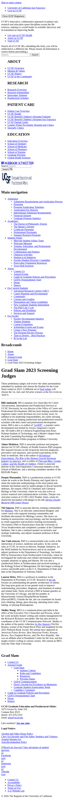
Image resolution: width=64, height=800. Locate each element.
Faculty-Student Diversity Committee (32, 260)
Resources (25, 676)
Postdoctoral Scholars (18, 98)
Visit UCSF (13, 41)
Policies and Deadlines (25, 310)
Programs (18, 204)
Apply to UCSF (15, 38)
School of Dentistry (17, 143)
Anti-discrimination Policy (14, 742)
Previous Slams (27, 679)
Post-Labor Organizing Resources (30, 263)
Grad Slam (12, 360)
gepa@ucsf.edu (15, 717)
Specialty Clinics (15, 127)
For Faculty (13, 316)
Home (10, 351)
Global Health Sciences (18, 157)
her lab (52, 579)
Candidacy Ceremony (24, 690)
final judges (45, 389)
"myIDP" (38, 425)
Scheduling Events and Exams (28, 327)
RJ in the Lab (20, 338)
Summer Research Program (27, 235)
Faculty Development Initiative (29, 318)
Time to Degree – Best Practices (29, 335)
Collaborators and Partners (27, 251)
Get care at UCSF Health (19, 35)
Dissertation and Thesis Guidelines (31, 302)
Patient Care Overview (18, 111)
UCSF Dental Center (17, 122)
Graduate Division (16, 155)
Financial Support (22, 215)
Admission (12, 198)
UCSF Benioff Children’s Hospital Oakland (28, 116)
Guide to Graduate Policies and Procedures (35, 277)
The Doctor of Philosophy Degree (30, 224)
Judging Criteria (28, 670)
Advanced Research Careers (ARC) (31, 291)
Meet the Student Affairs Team (29, 240)
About (10, 268)
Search (4, 166)
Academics (12, 221)
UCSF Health (14, 114)
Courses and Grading (24, 299)
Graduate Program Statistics (27, 218)
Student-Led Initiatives (25, 257)
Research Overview (17, 89)
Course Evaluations (23, 324)
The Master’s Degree (24, 226)
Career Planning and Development (31, 293)
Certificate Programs (24, 229)
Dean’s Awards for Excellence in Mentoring (35, 684)
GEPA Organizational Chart (27, 279)
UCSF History (14, 73)
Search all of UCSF (30, 49)
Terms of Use (14, 788)
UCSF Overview (15, 68)
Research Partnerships (18, 92)
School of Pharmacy (17, 149)
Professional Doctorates (25, 232)
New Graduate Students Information (31, 305)
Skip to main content (11, 2)
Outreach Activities (23, 254)
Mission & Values (16, 71)
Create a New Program (25, 330)
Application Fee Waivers (26, 210)
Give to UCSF (14, 10)
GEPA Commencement (25, 681)
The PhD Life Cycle (24, 307)
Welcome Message (23, 243)
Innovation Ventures (17, 95)
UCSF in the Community (19, 76)
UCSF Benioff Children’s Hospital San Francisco (31, 119)
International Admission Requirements (32, 212)
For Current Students (17, 288)
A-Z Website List (15, 790)
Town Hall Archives (24, 265)
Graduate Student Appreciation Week (32, 687)
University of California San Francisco (26, 8)
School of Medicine (17, 146)
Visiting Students (22, 321)
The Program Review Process (28, 332)
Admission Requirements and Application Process (38, 201)
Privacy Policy (14, 785)
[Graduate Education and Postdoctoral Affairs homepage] (16, 185)
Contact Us (19, 271)
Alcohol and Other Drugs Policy (17, 733)
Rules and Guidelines (30, 673)
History (17, 285)
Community (19, 296)
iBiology (9, 510)
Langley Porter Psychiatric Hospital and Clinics (30, 125)
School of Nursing (16, 152)
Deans (17, 282)
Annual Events (21, 274)
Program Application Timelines (29, 207)
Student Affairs (14, 238)
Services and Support (24, 313)
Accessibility (13, 782)
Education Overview (17, 141)
